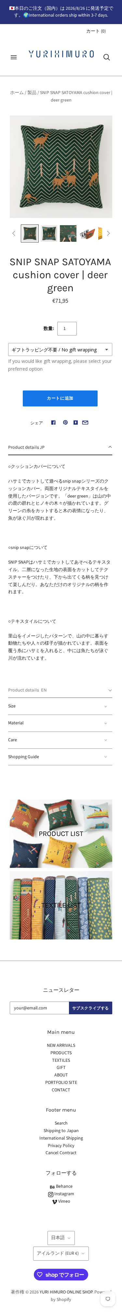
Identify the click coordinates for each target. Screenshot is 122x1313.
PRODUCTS (61, 1053)
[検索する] (106, 57)
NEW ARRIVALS (61, 1045)
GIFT (61, 1067)
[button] (60, 448)
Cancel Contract (61, 1153)
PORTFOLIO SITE (61, 1082)
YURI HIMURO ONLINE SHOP (66, 1292)
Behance (64, 1186)
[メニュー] (14, 57)
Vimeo (63, 1201)
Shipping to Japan (61, 1131)
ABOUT (61, 1075)
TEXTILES (61, 1060)
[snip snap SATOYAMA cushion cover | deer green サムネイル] (30, 233)
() (96, 31)
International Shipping (61, 1138)
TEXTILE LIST (61, 905)
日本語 (58, 1238)
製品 (31, 92)
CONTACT (61, 1090)
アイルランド (58, 1253)
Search (61, 1123)
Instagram (63, 1194)
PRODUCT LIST (61, 833)
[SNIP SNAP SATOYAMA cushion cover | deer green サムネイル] (49, 233)
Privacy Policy (61, 1145)
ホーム (17, 92)
